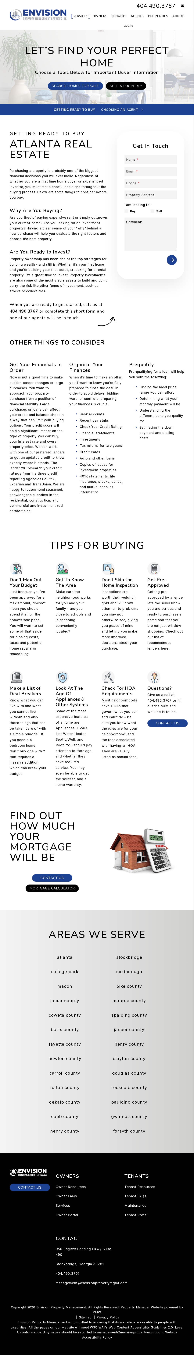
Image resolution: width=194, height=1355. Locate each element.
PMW (97, 1312)
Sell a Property (126, 86)
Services (80, 16)
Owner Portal (67, 1215)
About (178, 16)
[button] (179, 6)
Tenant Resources (139, 1187)
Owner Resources (71, 1187)
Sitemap (85, 1317)
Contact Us (167, 723)
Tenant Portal (135, 1215)
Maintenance (135, 1206)
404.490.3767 (155, 6)
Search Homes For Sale (75, 86)
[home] (38, 15)
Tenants (119, 16)
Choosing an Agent (119, 110)
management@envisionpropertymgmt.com (92, 1283)
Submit (172, 260)
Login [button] (128, 26)
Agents (137, 16)
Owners (100, 16)
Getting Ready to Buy (74, 110)
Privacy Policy (108, 1317)
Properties (158, 16)
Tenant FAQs (135, 1196)
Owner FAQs (66, 1196)
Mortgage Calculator (52, 888)
